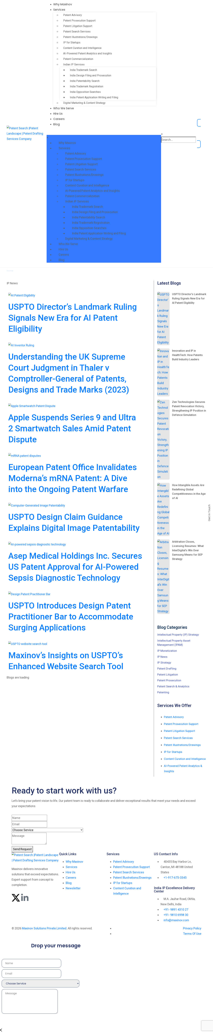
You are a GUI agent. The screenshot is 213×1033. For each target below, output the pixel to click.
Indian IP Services (74, 64)
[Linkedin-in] (25, 898)
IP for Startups (71, 42)
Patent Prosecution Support (79, 20)
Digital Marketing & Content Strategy (84, 102)
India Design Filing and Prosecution (90, 75)
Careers (59, 119)
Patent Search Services (77, 31)
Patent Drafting (166, 668)
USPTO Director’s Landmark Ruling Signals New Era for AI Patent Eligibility (189, 298)
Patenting (163, 692)
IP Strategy (164, 662)
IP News (162, 656)
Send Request (22, 849)
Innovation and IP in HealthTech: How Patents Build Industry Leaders (187, 355)
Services (59, 10)
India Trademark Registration (86, 86)
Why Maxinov (62, 4)
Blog (56, 124)
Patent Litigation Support (77, 26)
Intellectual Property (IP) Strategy (178, 634)
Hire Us (58, 114)
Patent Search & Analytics (173, 686)
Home (10, 270)
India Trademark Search (83, 70)
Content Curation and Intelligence (82, 48)
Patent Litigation (167, 674)
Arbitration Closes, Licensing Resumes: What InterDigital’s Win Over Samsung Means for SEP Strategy (188, 550)
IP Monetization (167, 650)
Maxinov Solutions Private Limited (44, 928)
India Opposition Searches (85, 91)
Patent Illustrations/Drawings (80, 37)
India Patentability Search (85, 81)
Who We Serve (63, 108)
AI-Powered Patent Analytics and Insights (87, 53)
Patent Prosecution (169, 680)
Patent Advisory (72, 15)
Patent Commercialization (78, 59)
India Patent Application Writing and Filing (94, 97)
